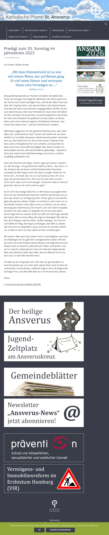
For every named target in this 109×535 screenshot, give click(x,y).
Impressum (54, 520)
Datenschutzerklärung (60, 530)
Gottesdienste (58, 30)
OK (39, 530)
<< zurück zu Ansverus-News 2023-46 (22, 284)
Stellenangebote (40, 36)
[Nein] (105, 528)
